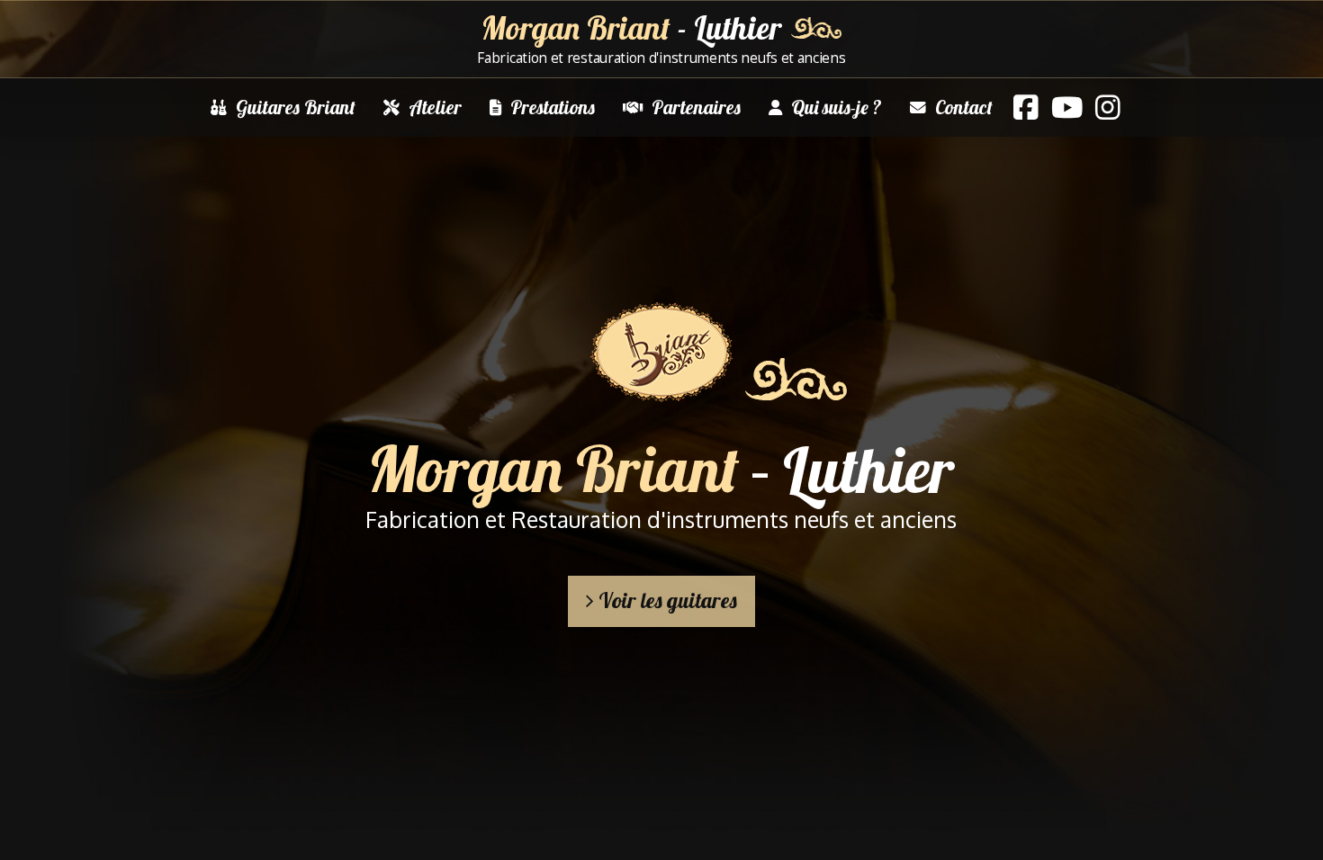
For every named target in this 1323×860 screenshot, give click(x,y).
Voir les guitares (665, 600)
